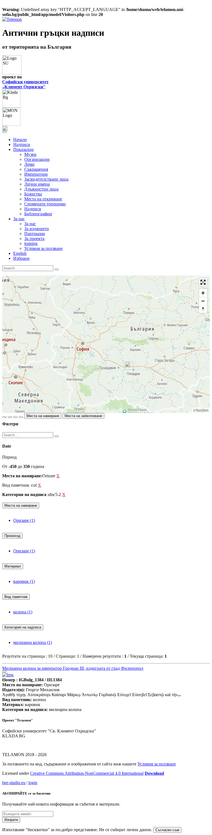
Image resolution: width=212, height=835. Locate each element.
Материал (12, 566)
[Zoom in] (203, 293)
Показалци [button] (23, 149)
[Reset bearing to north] (203, 309)
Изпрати (11, 820)
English (19, 253)
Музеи (30, 154)
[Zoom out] (203, 301)
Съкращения (36, 169)
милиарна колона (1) (32, 642)
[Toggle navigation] (4, 132)
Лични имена (37, 184)
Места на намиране (42, 416)
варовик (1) (24, 581)
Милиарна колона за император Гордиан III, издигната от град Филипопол (72, 668)
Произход (12, 536)
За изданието (36, 228)
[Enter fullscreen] (203, 282)
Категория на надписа (22, 627)
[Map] (106, 344)
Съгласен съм (167, 830)
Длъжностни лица (41, 189)
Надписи (21, 144)
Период (9, 457)
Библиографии (38, 213)
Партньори (34, 233)
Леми (29, 164)
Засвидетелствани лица (46, 179)
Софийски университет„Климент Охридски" (25, 84)
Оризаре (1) (24, 520)
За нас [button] (19, 218)
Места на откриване (43, 199)
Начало (20, 139)
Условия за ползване (43, 248)
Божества (33, 194)
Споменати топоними (45, 204)
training (31, 243)
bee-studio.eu (13, 782)
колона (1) (22, 612)
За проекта (34, 238)
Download (154, 773)
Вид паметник (16, 597)
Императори (36, 174)
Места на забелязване (83, 416)
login (32, 782)
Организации (37, 159)
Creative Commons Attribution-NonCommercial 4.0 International (87, 773)
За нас (30, 223)
